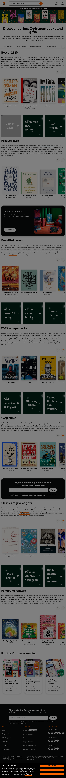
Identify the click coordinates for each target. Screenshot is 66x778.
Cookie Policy (28, 774)
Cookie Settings (52, 765)
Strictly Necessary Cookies (52, 769)
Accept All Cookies (51, 773)
